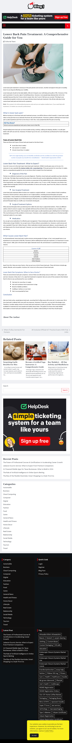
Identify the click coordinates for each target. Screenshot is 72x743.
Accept (34, 735)
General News (8, 518)
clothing (42, 642)
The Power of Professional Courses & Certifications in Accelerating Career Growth (33, 462)
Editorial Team (10, 42)
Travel (5, 548)
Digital (5, 501)
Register (42, 567)
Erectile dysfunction (46, 670)
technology (43, 709)
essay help (60, 670)
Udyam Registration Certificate (50, 720)
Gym (41, 677)
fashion (42, 673)
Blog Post (42, 571)
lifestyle (59, 680)
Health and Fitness (10, 521)
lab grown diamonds (46, 680)
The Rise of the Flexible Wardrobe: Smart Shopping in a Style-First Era (28, 476)
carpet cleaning (59, 638)
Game (5, 515)
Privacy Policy (43, 574)
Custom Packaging (46, 645)
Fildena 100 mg (52, 673)
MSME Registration (46, 688)
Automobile (7, 488)
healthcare (56, 677)
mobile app (55, 684)
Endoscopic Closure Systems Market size (52, 659)
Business (6, 491)
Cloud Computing (9, 494)
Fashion (6, 508)
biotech (49, 638)
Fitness (62, 673)
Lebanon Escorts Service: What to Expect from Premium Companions (28, 466)
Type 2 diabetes (45, 712)
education (43, 649)
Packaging (43, 698)
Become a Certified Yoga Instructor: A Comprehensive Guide (35, 364)
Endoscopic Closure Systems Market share (52, 653)
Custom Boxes (53, 642)
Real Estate (7, 531)
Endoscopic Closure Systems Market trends (52, 665)
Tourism (6, 545)
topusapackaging (56, 709)
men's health (44, 684)
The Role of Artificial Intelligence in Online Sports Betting (23, 473)
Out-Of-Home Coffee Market (50, 695)
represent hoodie (57, 702)
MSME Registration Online (49, 691)
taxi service (56, 705)
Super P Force (44, 705)
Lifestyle (6, 528)
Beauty (41, 638)
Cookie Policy (48, 731)
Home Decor (7, 525)
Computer (7, 498)
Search (5, 386)
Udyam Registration (46, 716)
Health (47, 677)
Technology (7, 542)
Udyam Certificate (59, 712)
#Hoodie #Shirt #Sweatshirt (50, 634)
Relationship (7, 535)
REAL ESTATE (44, 702)
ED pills (57, 645)
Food (5, 511)
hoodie (64, 677)
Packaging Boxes (55, 698)
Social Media (7, 538)
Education (6, 504)
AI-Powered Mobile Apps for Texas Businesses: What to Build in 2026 (28, 469)
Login (41, 564)
